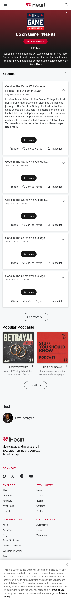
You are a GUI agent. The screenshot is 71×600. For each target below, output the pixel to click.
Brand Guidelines (11, 540)
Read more (11, 126)
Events (39, 500)
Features (40, 495)
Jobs (5, 555)
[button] (29, 140)
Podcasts (7, 500)
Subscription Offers (12, 550)
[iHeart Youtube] (31, 476)
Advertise (7, 530)
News (39, 490)
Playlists (7, 511)
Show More (35, 64)
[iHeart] (35, 5)
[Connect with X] (12, 476)
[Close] (67, 564)
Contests (40, 505)
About (5, 524)
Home (39, 530)
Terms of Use (57, 589)
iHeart (5, 490)
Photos (39, 511)
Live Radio (8, 495)
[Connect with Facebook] (4, 476)
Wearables (41, 535)
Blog (5, 535)
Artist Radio (8, 505)
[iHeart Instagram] (21, 476)
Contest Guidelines (12, 545)
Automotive (42, 524)
